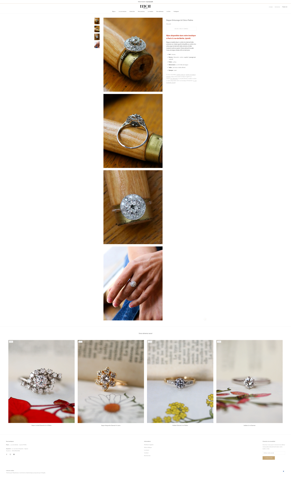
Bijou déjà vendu (181, 28)
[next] (286, 382)
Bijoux (113, 11)
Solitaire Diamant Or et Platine (180, 425)
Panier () (284, 7)
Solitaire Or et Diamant (249, 425)
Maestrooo (16, 473)
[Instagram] (10, 454)
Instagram (176, 11)
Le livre (168, 11)
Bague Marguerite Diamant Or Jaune (110, 425)
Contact (146, 453)
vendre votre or (180, 74)
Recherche (277, 7)
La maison (150, 11)
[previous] (4, 382)
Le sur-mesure (122, 11)
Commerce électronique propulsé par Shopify (32, 473)
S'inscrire (269, 458)
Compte (271, 7)
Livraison (146, 450)
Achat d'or (132, 11)
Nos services (141, 11)
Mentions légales (148, 444)
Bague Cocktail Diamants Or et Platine (41, 425)
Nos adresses (159, 11)
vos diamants (174, 78)
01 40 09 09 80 (149, 1)
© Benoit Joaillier (10, 470)
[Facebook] (6, 454)
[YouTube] (14, 454)
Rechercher (147, 455)
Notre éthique (148, 447)
